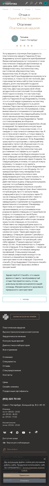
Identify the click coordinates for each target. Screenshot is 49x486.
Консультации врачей (13, 341)
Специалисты (9, 361)
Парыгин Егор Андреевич (24, 18)
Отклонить (24, 481)
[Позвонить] (36, 3)
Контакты (7, 375)
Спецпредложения (12, 370)
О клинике (16, 9)
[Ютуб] (23, 432)
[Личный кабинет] (40, 3)
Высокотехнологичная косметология (21, 332)
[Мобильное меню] (45, 3)
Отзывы (27, 9)
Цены (5, 382)
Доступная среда (10, 438)
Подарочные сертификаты (15, 391)
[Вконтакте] (5, 432)
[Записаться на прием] (26, 3)
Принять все (24, 475)
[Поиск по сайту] (4, 449)
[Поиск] (31, 3)
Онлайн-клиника (11, 386)
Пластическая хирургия (25, 28)
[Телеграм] (11, 432)
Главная (5, 9)
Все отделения (10, 349)
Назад (26, 299)
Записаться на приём (24, 317)
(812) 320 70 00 (12, 398)
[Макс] (17, 432)
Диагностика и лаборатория (16, 345)
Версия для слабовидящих (18, 443)
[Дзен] (30, 432)
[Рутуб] (36, 432)
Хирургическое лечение (14, 336)
